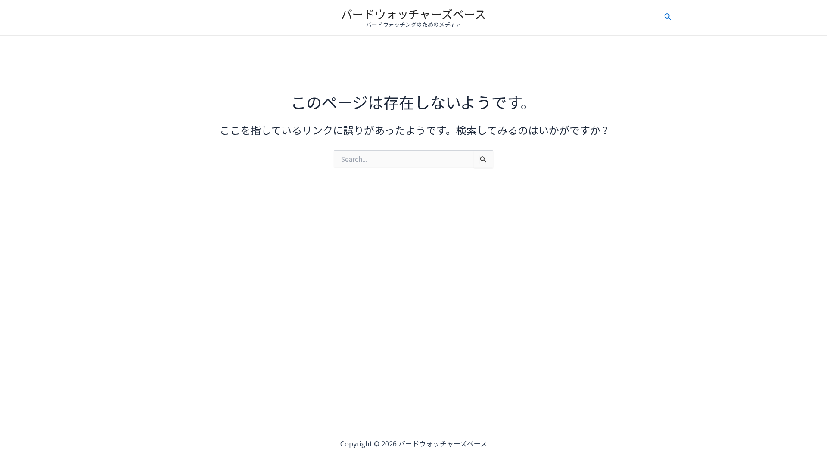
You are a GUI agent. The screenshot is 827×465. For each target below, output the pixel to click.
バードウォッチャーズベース (413, 14)
